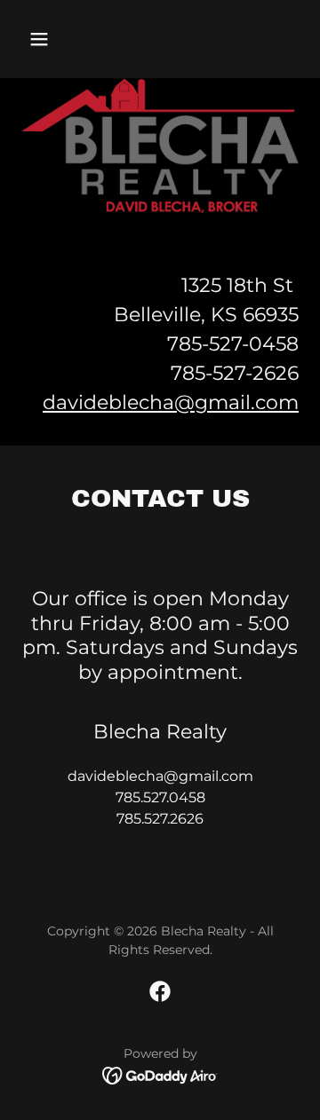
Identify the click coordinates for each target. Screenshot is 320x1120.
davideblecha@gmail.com (171, 402)
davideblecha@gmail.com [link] (160, 776)
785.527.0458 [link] (160, 797)
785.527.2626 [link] (160, 818)
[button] (42, 39)
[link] (160, 991)
